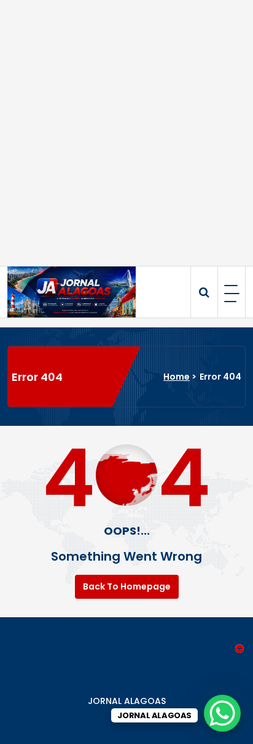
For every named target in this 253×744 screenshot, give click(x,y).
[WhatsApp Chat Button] (222, 713)
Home (176, 376)
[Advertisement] (126, 133)
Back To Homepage (127, 586)
